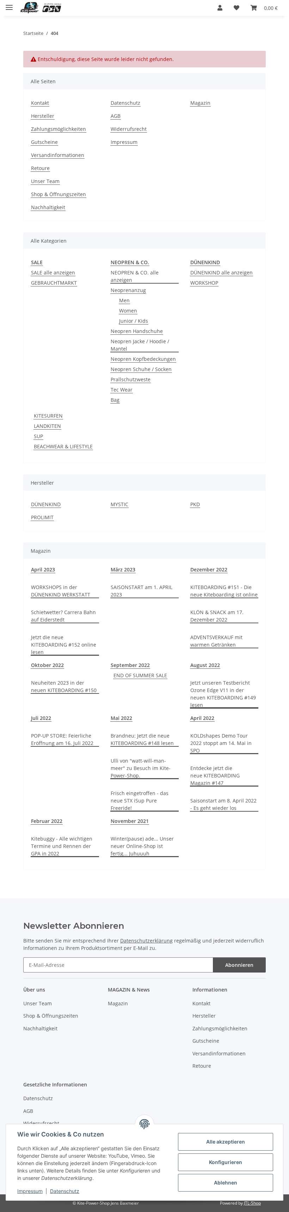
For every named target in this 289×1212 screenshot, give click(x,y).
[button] (220, 8)
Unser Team (45, 181)
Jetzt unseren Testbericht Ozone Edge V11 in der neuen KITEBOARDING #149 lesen (223, 693)
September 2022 (130, 665)
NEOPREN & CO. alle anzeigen (135, 276)
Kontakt (40, 102)
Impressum (30, 1191)
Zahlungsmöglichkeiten (58, 129)
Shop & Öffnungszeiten (58, 194)
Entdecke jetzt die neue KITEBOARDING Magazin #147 (215, 775)
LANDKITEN (47, 426)
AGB (116, 116)
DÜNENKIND (46, 504)
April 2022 (202, 718)
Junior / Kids (133, 320)
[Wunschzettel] (236, 8)
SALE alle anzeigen (53, 272)
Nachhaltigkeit (48, 207)
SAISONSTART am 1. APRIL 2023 (141, 591)
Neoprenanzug (128, 290)
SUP (38, 436)
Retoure (40, 168)
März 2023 (123, 569)
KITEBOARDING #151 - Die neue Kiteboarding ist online (224, 591)
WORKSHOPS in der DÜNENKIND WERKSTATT (60, 591)
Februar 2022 (46, 821)
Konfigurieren (225, 1162)
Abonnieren (239, 965)
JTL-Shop (252, 1203)
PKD (195, 504)
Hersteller (42, 116)
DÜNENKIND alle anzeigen (221, 272)
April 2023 (43, 569)
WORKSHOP (204, 282)
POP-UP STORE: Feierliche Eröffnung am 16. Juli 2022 (62, 739)
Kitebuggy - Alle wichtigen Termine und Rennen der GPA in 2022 (61, 846)
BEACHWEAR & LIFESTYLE (63, 446)
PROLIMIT (42, 517)
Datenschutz (64, 1191)
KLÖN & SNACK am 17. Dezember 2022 (217, 616)
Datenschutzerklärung (146, 940)
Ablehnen (225, 1183)
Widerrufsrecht (129, 129)
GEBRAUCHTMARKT (54, 282)
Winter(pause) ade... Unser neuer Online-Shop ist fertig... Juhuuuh (142, 846)
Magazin (200, 102)
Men (124, 300)
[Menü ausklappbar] (9, 4)
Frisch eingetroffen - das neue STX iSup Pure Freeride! (139, 800)
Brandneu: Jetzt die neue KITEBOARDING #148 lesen (142, 739)
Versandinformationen (57, 155)
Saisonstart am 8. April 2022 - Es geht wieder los (223, 804)
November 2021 (130, 821)
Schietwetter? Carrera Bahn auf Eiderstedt (63, 616)
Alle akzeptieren (225, 1142)
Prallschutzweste (130, 379)
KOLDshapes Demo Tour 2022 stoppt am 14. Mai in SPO (221, 743)
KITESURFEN (48, 415)
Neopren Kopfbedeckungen (143, 359)
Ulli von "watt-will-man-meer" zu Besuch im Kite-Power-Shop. (141, 768)
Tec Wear (122, 389)
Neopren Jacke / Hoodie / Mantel (140, 345)
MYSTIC (119, 504)
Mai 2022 (121, 718)
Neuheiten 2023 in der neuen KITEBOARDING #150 (64, 686)
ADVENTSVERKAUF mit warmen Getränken (216, 641)
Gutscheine (44, 142)
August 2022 (205, 665)
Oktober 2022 (47, 665)
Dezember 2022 (208, 569)
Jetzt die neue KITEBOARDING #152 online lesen (63, 644)
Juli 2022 (41, 718)
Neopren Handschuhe (137, 331)
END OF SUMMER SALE (140, 675)
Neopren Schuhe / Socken (141, 369)
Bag (115, 399)
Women (128, 310)
